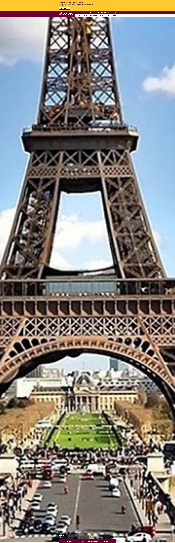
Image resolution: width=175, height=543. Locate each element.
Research (101, 15)
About (79, 15)
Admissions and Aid (93, 15)
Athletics (114, 15)
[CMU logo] (67, 12)
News (105, 12)
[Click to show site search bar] (116, 12)
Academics (85, 15)
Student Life (108, 15)
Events (108, 12)
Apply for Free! (64, 8)
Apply (87, 12)
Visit (95, 12)
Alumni (102, 12)
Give (98, 12)
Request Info (91, 12)
